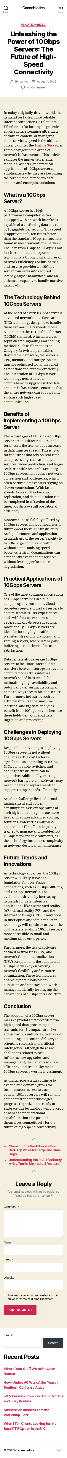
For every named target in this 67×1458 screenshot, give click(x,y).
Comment (11, 1207)
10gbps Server (46, 145)
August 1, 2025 (46, 81)
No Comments (36, 87)
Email (8, 1260)
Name (9, 1242)
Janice (24, 81)
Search (8, 1335)
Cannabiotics (33, 8)
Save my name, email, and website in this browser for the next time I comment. (32, 1297)
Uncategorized (33, 24)
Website (9, 1277)
